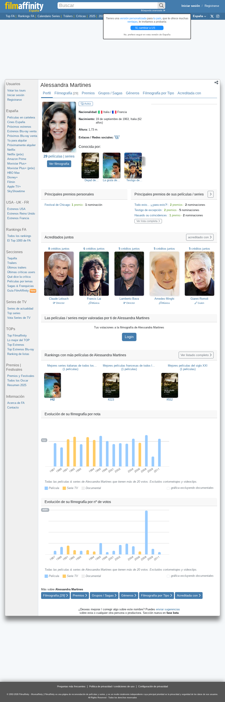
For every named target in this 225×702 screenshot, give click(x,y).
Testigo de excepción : (166, 210)
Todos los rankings (19, 236)
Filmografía (66, 93)
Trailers (12, 263)
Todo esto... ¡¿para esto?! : (169, 204)
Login (129, 337)
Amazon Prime (16, 159)
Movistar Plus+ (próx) (21, 168)
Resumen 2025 (16, 385)
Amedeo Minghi (164, 298)
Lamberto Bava (129, 298)
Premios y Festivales (20, 376)
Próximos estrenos (19, 126)
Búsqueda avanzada (152, 10)
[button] (216, 83)
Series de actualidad (20, 308)
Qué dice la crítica (19, 276)
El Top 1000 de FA (19, 240)
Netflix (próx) (15, 154)
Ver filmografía (59, 163)
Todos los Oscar (17, 380)
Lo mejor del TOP (18, 340)
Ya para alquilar (17, 140)
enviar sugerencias (168, 609)
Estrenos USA (16, 209)
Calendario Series (49, 16)
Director (60, 303)
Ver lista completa (147, 221)
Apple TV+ (14, 186)
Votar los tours (16, 90)
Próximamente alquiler (21, 145)
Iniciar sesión (15, 95)
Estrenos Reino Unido (21, 213)
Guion (200, 303)
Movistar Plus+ (17, 163)
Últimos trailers (16, 267)
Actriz (87, 103)
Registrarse (212, 5)
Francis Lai (94, 298)
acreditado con (199, 237)
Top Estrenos (15, 344)
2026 (102, 16)
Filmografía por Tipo (158, 93)
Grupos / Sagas (110, 93)
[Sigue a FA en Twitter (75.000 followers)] (212, 16)
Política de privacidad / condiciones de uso (111, 686)
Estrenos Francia (18, 218)
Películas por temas (20, 281)
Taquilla (12, 258)
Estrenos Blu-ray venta (21, 131)
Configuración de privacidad (153, 686)
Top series (13, 313)
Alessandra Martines (65, 85)
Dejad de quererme (90, 180)
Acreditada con (189, 93)
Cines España (16, 122)
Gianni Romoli (199, 298)
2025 (92, 16)
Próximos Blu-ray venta (22, 136)
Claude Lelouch (59, 298)
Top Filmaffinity (17, 335)
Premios (88, 93)
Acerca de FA (16, 403)
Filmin (11, 182)
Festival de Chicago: (73, 204)
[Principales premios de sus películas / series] (211, 194)
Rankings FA (26, 16)
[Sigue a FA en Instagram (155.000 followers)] (217, 16)
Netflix (11, 149)
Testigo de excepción (133, 180)
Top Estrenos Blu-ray (20, 349)
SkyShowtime (16, 191)
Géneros (132, 93)
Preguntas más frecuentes (71, 686)
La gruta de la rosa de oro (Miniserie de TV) (111, 180)
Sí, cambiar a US (145, 27)
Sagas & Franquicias (20, 286)
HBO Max (13, 172)
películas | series (59, 156)
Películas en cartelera (21, 117)
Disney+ (12, 177)
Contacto (13, 407)
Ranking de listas (18, 354)
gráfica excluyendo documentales (192, 487)
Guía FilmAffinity (21, 290)
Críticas (81, 16)
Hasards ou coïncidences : (168, 215)
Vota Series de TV (19, 317)
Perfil (47, 93)
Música (95, 303)
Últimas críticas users (21, 272)
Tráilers (68, 16)
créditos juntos (58, 248)
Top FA (10, 16)
